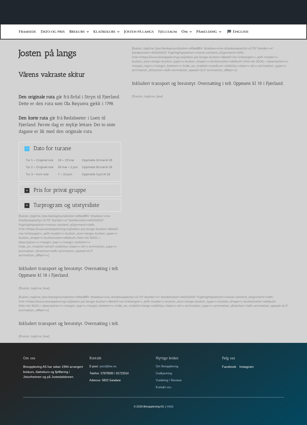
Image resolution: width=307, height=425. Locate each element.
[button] (70, 148)
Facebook (229, 366)
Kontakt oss (163, 387)
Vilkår (170, 406)
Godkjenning (164, 373)
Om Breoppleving (167, 366)
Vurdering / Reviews (169, 380)
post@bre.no (108, 366)
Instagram (246, 366)
